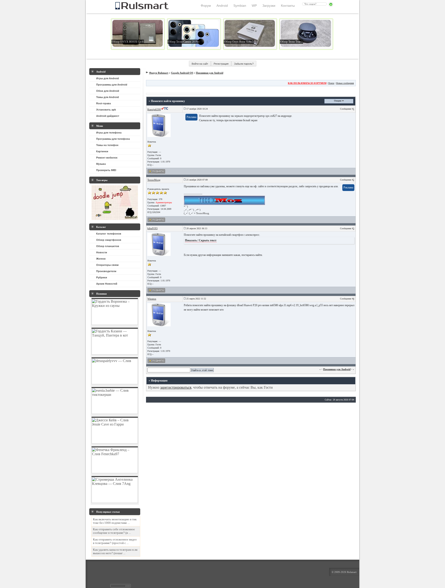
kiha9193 (152, 228)
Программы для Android (111, 84)
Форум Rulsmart (158, 72)
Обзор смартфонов (108, 239)
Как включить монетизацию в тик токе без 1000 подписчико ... (115, 521)
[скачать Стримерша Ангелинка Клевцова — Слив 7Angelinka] (115, 502)
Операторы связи (107, 265)
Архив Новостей (106, 283)
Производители (106, 271)
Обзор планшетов (107, 246)
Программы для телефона (113, 138)
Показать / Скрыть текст (200, 240)
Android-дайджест (107, 115)
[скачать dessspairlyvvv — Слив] (115, 383)
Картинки (102, 151)
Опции (338, 100)
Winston (151, 298)
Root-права (103, 103)
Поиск (331, 83)
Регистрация (221, 63)
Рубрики (101, 277)
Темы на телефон (107, 145)
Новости (101, 252)
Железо (101, 258)
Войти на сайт (200, 63)
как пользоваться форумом (307, 83)
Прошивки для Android (209, 72)
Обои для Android (107, 90)
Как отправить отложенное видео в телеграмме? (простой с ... (115, 541)
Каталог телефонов (108, 233)
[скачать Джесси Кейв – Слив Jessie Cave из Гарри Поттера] (115, 442)
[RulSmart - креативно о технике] (134, 8)
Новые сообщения (345, 83)
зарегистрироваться (175, 387)
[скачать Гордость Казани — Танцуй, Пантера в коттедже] (115, 353)
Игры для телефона (108, 132)
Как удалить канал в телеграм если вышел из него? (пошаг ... (115, 551)
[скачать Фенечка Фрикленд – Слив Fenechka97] (115, 472)
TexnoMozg (153, 179)
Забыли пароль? (244, 63)
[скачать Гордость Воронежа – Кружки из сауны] (115, 324)
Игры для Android (107, 78)
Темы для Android (107, 97)
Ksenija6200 (154, 109)
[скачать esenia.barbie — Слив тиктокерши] (115, 413)
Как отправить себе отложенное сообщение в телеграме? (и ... (114, 531)
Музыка (101, 163)
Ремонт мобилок (107, 157)
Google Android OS (182, 72)
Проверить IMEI (106, 170)
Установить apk (106, 109)
